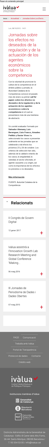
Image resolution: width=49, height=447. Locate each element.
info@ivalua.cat (33, 442)
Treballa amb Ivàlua (24, 343)
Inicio (5, 18)
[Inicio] (11, 9)
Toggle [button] (44, 9)
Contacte (36, 356)
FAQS (16, 337)
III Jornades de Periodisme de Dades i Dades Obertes (22, 292)
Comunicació (29, 337)
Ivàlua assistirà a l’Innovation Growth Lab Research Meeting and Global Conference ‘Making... (23, 255)
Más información (16, 177)
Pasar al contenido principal (12, 1)
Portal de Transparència (24, 349)
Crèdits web (24, 362)
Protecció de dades (18, 356)
